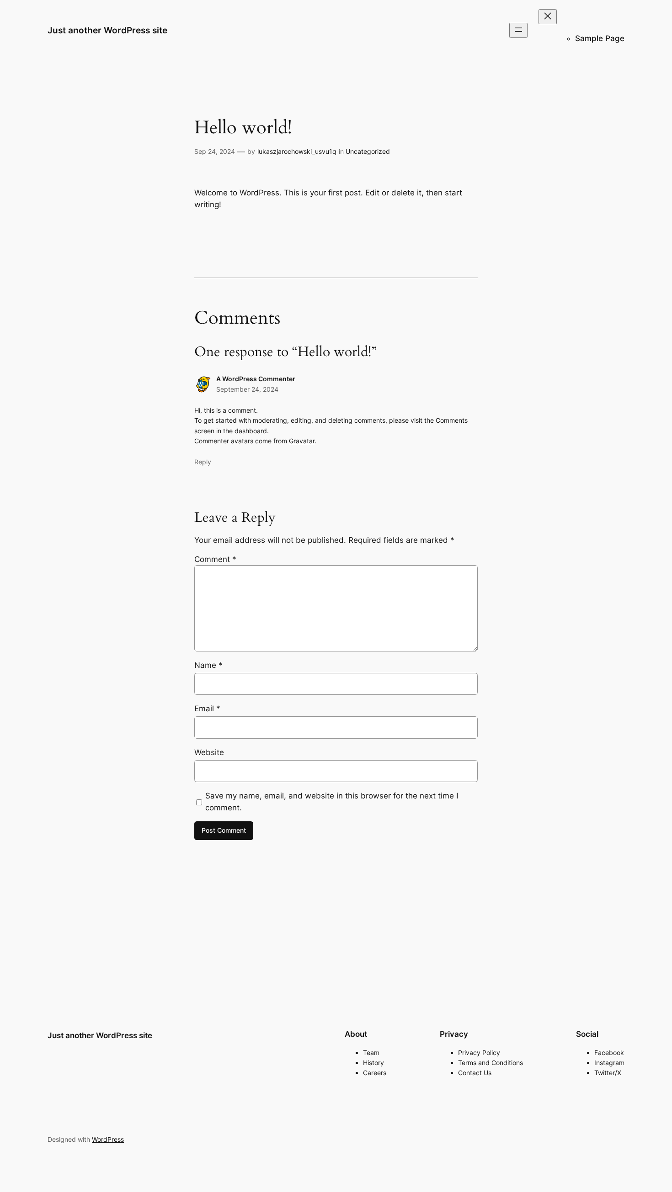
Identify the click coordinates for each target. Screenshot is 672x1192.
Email (207, 708)
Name (208, 665)
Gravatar (302, 441)
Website (209, 752)
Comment (215, 559)
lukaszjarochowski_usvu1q (296, 151)
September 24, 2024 (247, 389)
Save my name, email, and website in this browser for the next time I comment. (331, 801)
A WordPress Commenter (255, 379)
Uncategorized (368, 151)
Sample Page (599, 38)
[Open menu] (518, 30)
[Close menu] (548, 16)
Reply (202, 462)
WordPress (108, 1139)
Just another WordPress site (107, 30)
